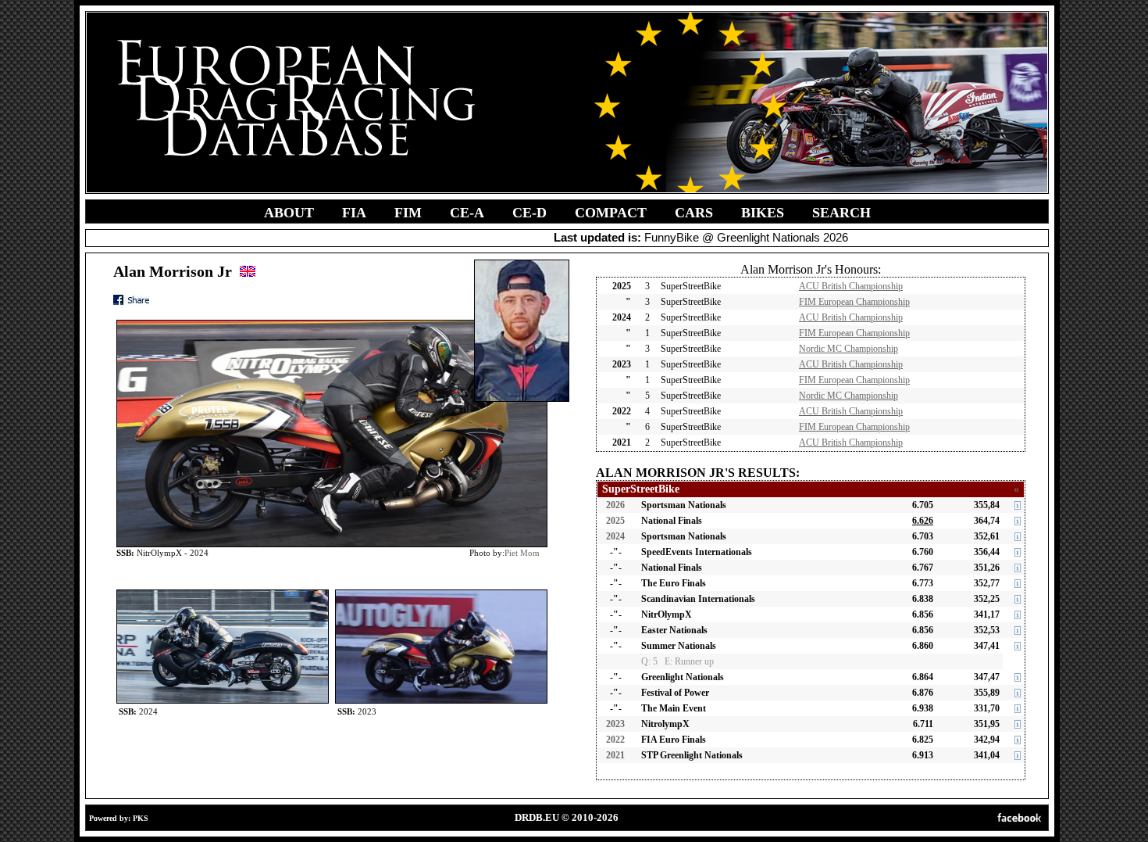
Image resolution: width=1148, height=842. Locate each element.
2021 (615, 755)
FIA (354, 212)
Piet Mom (522, 552)
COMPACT (611, 212)
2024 (615, 536)
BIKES (762, 212)
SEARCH (841, 212)
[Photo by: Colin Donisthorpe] (441, 593)
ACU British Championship (851, 286)
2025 (615, 520)
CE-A (467, 212)
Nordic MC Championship (848, 348)
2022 (615, 739)
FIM (408, 212)
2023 (615, 723)
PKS (140, 818)
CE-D (529, 212)
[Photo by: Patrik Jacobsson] (222, 593)
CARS (694, 212)
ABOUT (289, 212)
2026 (615, 505)
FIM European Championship (854, 301)
